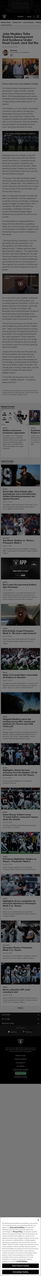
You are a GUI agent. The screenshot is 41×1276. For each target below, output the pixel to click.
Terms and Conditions (17, 1227)
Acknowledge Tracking (20, 1272)
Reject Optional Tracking (20, 1266)
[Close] (38, 1220)
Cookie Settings (22, 1261)
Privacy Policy (18, 1232)
